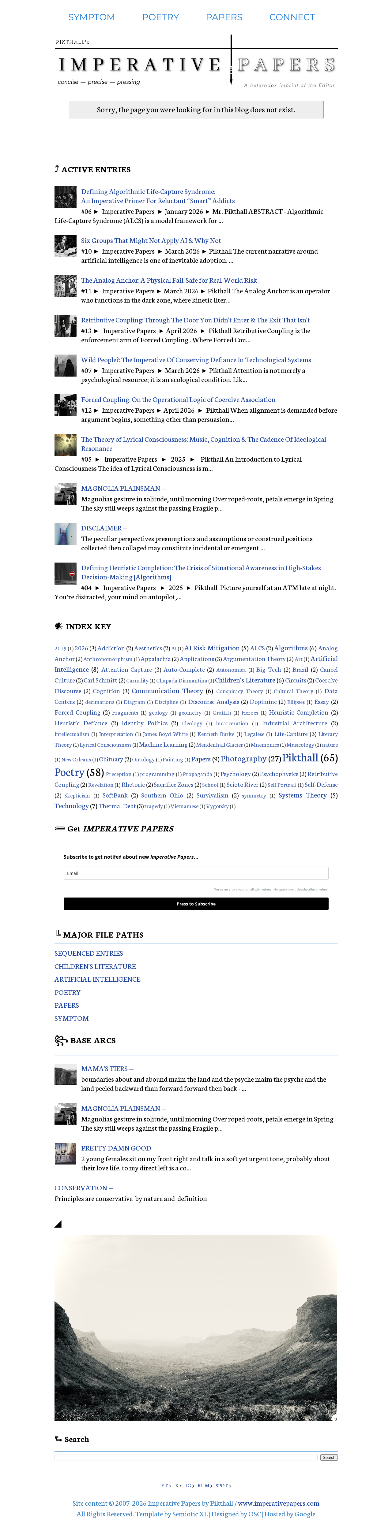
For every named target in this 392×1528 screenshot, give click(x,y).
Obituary (111, 758)
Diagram (134, 701)
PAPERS (224, 17)
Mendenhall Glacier (219, 744)
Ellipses (296, 701)
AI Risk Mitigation (212, 647)
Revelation (101, 784)
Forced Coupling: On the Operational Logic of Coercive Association (178, 399)
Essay (321, 701)
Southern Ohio (162, 794)
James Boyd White (165, 734)
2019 (61, 648)
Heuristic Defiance (81, 722)
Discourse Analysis (213, 701)
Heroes (250, 712)
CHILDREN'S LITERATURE (95, 966)
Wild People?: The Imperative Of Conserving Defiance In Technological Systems (196, 359)
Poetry (70, 771)
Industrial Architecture (294, 722)
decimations (99, 701)
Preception (119, 774)
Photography (244, 758)
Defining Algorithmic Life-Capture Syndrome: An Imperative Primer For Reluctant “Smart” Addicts (158, 195)
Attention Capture (126, 669)
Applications (197, 658)
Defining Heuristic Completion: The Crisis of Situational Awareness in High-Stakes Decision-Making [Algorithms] (201, 571)
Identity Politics (145, 722)
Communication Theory (167, 690)
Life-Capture (291, 733)
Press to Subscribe (196, 904)
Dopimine (263, 701)
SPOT (222, 1485)
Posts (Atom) (215, 131)
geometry (190, 712)
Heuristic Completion (298, 712)
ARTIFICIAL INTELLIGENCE (97, 978)
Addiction (111, 647)
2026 (81, 647)
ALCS (257, 647)
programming (157, 774)
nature (330, 744)
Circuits (295, 679)
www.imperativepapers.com (278, 1503)
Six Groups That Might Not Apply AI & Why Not (151, 240)
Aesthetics (148, 647)
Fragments (125, 712)
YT (164, 1485)
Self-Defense (321, 784)
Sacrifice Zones (173, 784)
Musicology (300, 744)
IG (188, 1485)
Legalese (254, 734)
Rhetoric (133, 784)
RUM (203, 1485)
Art (299, 659)
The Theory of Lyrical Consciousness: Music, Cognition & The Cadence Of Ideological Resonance (203, 443)
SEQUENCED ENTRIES (89, 952)
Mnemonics (265, 744)
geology (158, 712)
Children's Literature (245, 679)
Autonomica (231, 669)
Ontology (143, 759)
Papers (201, 758)
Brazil (300, 669)
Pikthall (300, 756)
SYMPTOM (91, 17)
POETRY (160, 17)
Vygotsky (217, 806)
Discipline (166, 701)
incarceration (232, 723)
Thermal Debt (117, 805)
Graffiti (222, 712)
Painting (173, 759)
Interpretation (116, 734)
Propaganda (197, 774)
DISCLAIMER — (104, 527)
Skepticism (77, 795)
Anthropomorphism (108, 659)
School (210, 784)
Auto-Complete (184, 669)
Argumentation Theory (254, 658)
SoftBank (115, 794)
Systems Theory (303, 794)
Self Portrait (282, 784)
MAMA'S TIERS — (107, 1068)
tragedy (154, 806)
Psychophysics (279, 773)
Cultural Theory (293, 691)
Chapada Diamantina (181, 680)
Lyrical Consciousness (105, 744)
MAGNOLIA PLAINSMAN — (123, 488)
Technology (72, 805)
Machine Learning (163, 744)
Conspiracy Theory (239, 691)
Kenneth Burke (216, 734)
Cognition (106, 690)
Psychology (236, 773)
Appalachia (156, 658)
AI (173, 648)
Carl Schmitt (100, 679)
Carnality (137, 680)
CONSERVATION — (84, 1187)
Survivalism (212, 794)
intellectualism (72, 734)
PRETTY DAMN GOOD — (119, 1147)
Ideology (192, 723)
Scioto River (243, 784)
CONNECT (292, 17)
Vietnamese (184, 806)
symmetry (254, 795)
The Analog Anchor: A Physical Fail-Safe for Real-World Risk (169, 279)
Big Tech (268, 669)
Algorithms (291, 647)
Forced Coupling (77, 712)
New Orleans (76, 759)
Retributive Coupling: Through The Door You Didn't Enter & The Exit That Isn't (195, 319)
